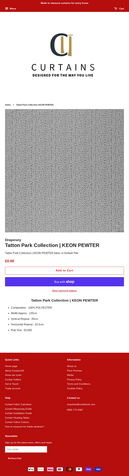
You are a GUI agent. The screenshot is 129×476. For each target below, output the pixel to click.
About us (71, 366)
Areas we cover (13, 375)
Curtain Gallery (13, 379)
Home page (11, 366)
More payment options (64, 290)
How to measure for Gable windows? (24, 426)
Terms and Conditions (78, 384)
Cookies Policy (74, 388)
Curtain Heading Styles (17, 418)
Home (8, 105)
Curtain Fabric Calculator (18, 404)
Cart (121, 8)
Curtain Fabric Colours (17, 422)
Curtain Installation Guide (18, 413)
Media (70, 375)
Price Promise (74, 370)
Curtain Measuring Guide (18, 409)
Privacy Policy (74, 379)
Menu (12, 8)
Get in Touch (11, 384)
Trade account (12, 388)
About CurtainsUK (14, 370)
